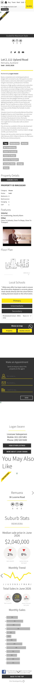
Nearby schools (24, 331)
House (6, 168)
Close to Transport (11, 160)
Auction (24, 143)
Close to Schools (10, 151)
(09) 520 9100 (20, 440)
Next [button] (33, 493)
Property (9, 331)
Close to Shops (9, 156)
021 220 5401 (21, 437)
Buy (9, 2)
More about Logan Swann (17, 452)
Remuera (17, 493)
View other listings (17, 445)
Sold (22, 2)
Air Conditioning (10, 147)
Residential (14, 143)
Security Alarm (9, 164)
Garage (20, 164)
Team (14, 2)
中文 (6, 7)
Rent (18, 2)
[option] (17, 264)
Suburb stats (12, 180)
